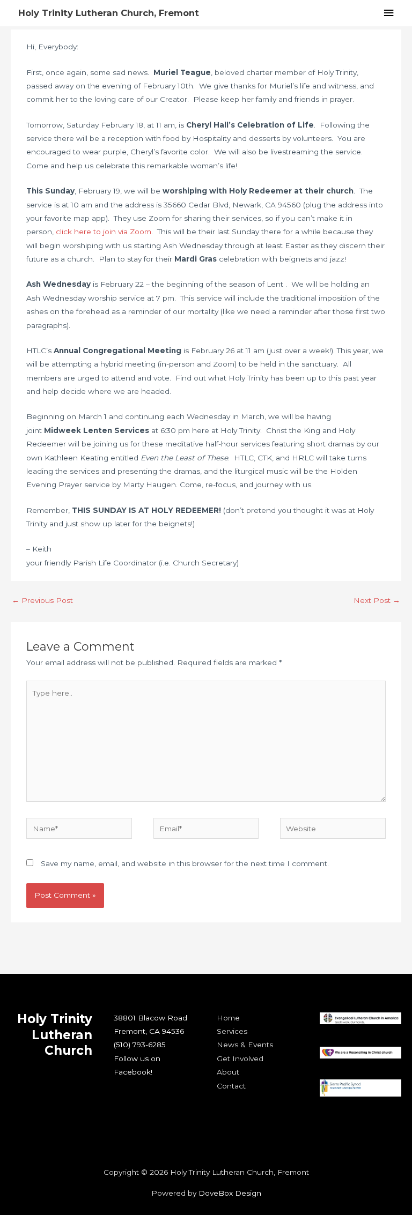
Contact (231, 1086)
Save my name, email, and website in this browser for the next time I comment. (185, 863)
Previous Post (42, 600)
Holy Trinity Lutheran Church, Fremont (108, 13)
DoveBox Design (229, 1193)
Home (228, 1017)
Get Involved (240, 1058)
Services (232, 1031)
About (228, 1072)
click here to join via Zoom (103, 231)
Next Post (377, 600)
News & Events (245, 1044)
